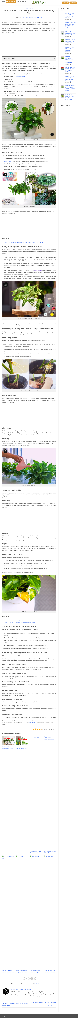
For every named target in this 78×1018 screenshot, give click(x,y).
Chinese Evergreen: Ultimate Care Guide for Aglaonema (8, 971)
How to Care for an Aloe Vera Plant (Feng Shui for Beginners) (22, 747)
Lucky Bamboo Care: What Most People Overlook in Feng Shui (35, 971)
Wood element (38, 270)
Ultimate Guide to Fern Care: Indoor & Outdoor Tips (35, 852)
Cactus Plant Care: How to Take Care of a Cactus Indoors (70, 69)
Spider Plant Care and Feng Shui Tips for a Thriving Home (21, 971)
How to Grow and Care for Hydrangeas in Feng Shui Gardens (20, 620)
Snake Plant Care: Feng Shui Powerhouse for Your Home (19, 622)
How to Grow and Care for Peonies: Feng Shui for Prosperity (70, 79)
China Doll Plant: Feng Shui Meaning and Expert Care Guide (50, 971)
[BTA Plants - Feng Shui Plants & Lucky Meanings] (39, 2)
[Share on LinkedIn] (35, 978)
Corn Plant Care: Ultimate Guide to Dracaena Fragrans (50, 852)
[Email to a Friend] (29, 978)
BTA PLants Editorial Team (35, 17)
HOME (3, 1)
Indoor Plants (10, 1)
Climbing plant (37, 983)
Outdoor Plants (21, 1)
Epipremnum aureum (19, 76)
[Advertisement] (29, 45)
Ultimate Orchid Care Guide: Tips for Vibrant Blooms (70, 33)
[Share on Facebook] (24, 978)
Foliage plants (44, 983)
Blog (3, 4)
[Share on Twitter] (26, 978)
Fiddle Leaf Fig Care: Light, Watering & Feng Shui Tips (7, 747)
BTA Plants (32, 722)
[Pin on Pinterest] (32, 978)
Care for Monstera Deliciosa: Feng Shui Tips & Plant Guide (24, 242)
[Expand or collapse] (54, 58)
